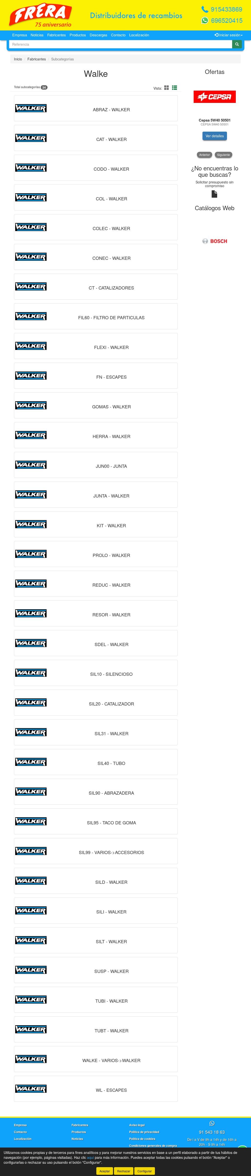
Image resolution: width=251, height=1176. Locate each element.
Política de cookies (142, 1138)
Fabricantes (56, 34)
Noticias (37, 34)
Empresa (19, 34)
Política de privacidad (144, 1132)
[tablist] (215, 118)
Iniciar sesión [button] (229, 34)
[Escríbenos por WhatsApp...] (211, 1123)
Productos (78, 34)
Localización (139, 34)
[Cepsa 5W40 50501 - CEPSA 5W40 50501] (215, 97)
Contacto (118, 34)
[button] (167, 87)
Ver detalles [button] (215, 135)
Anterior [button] (204, 154)
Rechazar (123, 1171)
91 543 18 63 (212, 1132)
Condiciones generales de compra (153, 1145)
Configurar (145, 1171)
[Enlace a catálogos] (214, 240)
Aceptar (105, 1171)
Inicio (18, 58)
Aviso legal (137, 1125)
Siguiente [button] (223, 154)
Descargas (98, 34)
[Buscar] (237, 44)
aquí (90, 1157)
